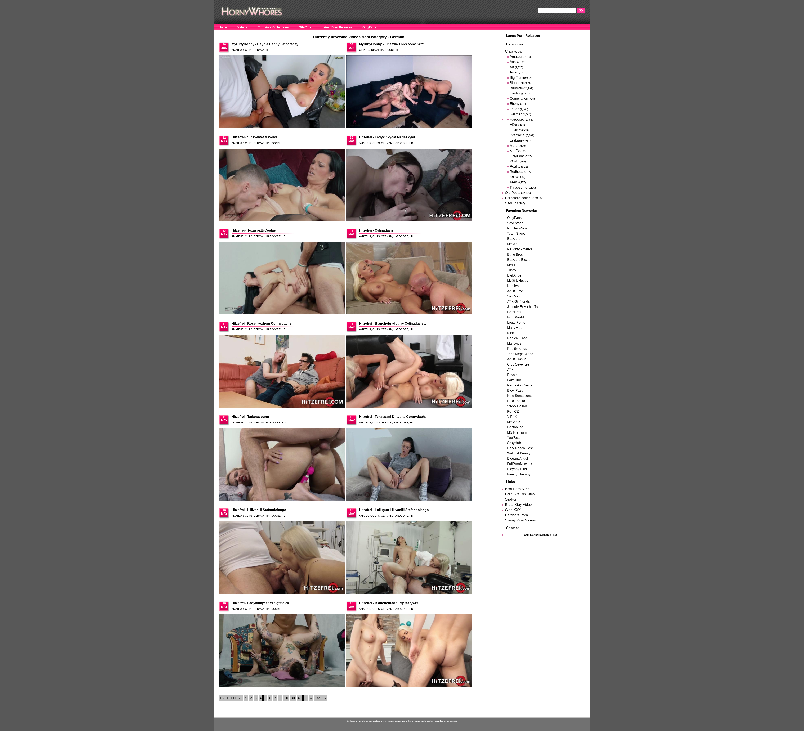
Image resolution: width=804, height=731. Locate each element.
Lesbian (516, 140)
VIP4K (512, 416)
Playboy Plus (517, 469)
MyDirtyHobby (517, 280)
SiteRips (305, 27)
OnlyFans (369, 27)
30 (293, 698)
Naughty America (520, 249)
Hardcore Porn (516, 515)
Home (223, 27)
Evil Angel (514, 275)
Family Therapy (518, 474)
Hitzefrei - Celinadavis (376, 230)
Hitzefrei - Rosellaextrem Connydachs (261, 323)
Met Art (512, 244)
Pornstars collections (521, 198)
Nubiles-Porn (517, 228)
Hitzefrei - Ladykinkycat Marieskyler (387, 137)
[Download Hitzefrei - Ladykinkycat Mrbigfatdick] (282, 651)
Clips (248, 50)
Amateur (238, 50)
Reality (515, 167)
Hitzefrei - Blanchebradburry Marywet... (389, 603)
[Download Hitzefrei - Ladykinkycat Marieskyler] (409, 185)
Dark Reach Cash (520, 448)
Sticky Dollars (517, 406)
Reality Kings (517, 348)
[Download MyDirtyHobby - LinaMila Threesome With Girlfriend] (409, 92)
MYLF (511, 265)
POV (513, 161)
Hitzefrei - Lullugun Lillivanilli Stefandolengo (394, 510)
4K (516, 130)
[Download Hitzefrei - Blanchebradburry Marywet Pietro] (409, 651)
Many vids (514, 327)
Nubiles (513, 286)
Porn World (515, 317)
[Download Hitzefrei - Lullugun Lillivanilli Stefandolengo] (409, 558)
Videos (242, 27)
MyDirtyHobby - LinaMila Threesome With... (393, 44)
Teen (513, 182)
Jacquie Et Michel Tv (522, 307)
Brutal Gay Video (518, 505)
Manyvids (514, 343)
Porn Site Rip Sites (520, 494)
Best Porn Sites (517, 489)
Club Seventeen (519, 364)
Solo (513, 177)
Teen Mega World (520, 354)
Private (512, 375)
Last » (320, 698)
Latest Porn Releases (337, 27)
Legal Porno (516, 322)
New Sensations (519, 396)
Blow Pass (515, 390)
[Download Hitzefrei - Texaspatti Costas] (282, 278)
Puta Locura (516, 401)
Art (512, 67)
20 (286, 698)
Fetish (514, 109)
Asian (514, 72)
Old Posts (513, 193)
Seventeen (515, 223)
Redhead (516, 172)
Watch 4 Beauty (518, 453)
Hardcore (387, 50)
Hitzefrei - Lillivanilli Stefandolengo (259, 510)
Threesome (518, 187)
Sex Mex (513, 296)
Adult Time (515, 291)
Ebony (514, 104)
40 (300, 698)
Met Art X (514, 422)
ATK (510, 369)
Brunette (516, 88)
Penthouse (515, 427)
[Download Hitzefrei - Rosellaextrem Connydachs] (282, 371)
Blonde (515, 83)
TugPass (513, 437)
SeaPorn (511, 499)
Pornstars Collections (273, 27)
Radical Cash (517, 338)
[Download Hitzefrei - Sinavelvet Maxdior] (282, 185)
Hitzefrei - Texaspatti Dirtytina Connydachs (393, 416)
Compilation (519, 98)
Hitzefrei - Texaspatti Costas (254, 230)
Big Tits (515, 78)
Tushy (511, 270)
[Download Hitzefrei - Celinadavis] (409, 278)
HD (268, 50)
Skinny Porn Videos (520, 520)
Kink (510, 333)
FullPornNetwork (519, 464)
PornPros (514, 312)
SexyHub (514, 443)
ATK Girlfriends (518, 301)
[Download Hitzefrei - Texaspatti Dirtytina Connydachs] (409, 464)
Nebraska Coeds (519, 385)
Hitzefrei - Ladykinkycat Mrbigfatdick (260, 603)
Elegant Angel (517, 458)
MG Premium (517, 432)
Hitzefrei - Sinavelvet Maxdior (254, 137)
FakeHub (514, 380)
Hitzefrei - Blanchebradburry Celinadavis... (392, 323)
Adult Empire (516, 359)
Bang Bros (515, 254)
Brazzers (513, 239)
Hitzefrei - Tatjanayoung (250, 416)
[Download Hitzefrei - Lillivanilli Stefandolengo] (282, 558)
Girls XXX (513, 510)
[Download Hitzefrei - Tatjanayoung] (282, 464)
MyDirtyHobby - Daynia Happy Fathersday (265, 44)
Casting (516, 93)
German (259, 50)
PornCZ (513, 411)
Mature (515, 146)
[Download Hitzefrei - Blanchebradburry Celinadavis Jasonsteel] (409, 371)
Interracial (517, 135)
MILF (514, 151)
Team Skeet (516, 233)
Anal (513, 62)
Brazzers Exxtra (519, 259)
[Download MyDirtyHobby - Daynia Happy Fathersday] (282, 92)
